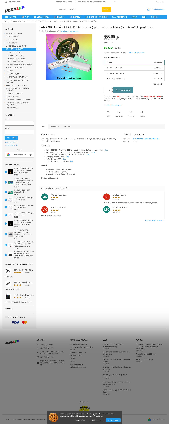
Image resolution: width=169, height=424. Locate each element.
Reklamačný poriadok (78, 352)
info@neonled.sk (46, 345)
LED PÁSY (9, 71)
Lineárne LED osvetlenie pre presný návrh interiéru (116, 383)
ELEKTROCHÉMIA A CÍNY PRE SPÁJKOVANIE (17, 104)
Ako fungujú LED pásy (144, 359)
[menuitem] (10, 17)
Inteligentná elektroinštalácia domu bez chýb (117, 368)
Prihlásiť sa (11, 138)
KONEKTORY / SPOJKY (14, 93)
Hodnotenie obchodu (78, 367)
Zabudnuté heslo (11, 145)
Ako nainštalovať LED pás (145, 354)
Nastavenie (80, 420)
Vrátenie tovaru (76, 355)
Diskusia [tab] (67, 127)
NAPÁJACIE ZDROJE (13, 96)
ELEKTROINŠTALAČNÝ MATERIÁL (18, 100)
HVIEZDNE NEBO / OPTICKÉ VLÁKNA (19, 64)
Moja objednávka (76, 364)
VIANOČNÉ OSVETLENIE (15, 68)
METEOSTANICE (12, 108)
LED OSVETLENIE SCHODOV (16, 46)
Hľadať (106, 9)
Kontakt (72, 361)
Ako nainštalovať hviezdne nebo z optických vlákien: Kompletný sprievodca (149, 346)
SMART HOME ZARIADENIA (16, 85)
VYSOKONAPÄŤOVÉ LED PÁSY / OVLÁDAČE (17, 89)
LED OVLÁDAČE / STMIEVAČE (17, 77)
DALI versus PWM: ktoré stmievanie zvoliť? (116, 360)
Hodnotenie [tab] (54, 127)
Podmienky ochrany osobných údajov (93, 2)
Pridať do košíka (125, 90)
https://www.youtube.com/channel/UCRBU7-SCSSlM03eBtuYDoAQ (52, 362)
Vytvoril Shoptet (158, 419)
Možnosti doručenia (137, 53)
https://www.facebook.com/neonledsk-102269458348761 (52, 352)
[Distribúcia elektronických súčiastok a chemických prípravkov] (84, 408)
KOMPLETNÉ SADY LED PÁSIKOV (146, 139)
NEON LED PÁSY (12, 36)
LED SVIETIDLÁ (11, 40)
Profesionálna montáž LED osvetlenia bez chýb (113, 345)
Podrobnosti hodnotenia (69, 31)
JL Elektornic (84, 402)
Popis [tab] (43, 127)
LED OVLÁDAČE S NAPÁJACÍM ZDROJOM (17, 81)
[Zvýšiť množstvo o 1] (112, 88)
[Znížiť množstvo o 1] (112, 91)
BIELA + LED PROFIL (15, 61)
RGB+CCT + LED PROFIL (17, 58)
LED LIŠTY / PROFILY (13, 74)
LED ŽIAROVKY (11, 43)
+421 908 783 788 (46, 348)
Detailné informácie (111, 105)
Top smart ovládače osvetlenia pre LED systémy (116, 353)
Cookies (72, 358)
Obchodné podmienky (64, 2)
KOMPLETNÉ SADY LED (14, 49)
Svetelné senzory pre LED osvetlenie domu (117, 391)
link (106, 150)
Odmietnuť (96, 420)
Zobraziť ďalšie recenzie (154, 221)
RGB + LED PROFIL (15, 52)
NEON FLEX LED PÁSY (14, 33)
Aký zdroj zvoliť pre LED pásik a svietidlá (115, 375)
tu (102, 416)
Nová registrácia (11, 142)
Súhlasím (114, 420)
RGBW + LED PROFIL (15, 55)
